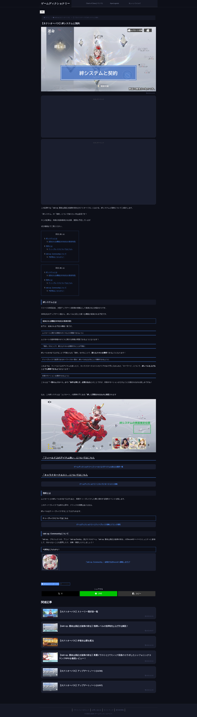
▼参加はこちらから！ (57, 257)
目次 (57, 234)
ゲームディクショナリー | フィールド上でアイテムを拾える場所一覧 (98, 467)
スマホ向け (66, 584)
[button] (136, 593)
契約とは (49, 246)
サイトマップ (108, 710)
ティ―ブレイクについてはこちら (61, 249)
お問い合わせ (96, 710)
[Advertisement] (98, 120)
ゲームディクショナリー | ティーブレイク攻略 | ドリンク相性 (98, 524)
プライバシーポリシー (81, 710)
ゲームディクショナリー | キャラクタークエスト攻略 (98, 484)
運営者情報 (120, 710)
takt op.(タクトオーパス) (51, 584)
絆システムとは (51, 238)
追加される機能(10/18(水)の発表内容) (62, 241)
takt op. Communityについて (56, 254)
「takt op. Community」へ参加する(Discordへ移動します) (106, 562)
